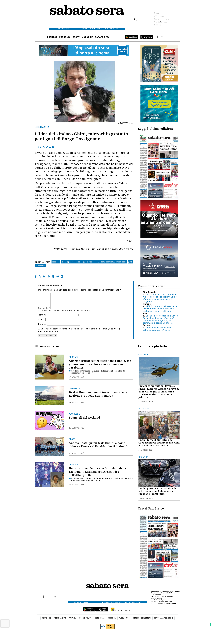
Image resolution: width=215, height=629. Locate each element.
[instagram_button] (162, 37)
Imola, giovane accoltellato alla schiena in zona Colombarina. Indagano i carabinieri (157, 491)
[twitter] (38, 146)
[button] (131, 18)
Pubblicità (158, 25)
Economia (65, 37)
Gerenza (112, 618)
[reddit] (50, 146)
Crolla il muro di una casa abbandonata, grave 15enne (157, 328)
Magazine (87, 37)
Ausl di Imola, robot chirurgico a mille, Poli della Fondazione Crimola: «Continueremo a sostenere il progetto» (161, 298)
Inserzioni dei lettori (162, 19)
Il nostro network (123, 610)
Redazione (158, 13)
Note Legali (100, 618)
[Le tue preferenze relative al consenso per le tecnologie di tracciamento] (210, 624)
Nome (41, 315)
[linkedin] (41, 146)
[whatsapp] (47, 146)
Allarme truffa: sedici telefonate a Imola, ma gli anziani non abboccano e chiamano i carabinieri (100, 364)
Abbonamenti (159, 16)
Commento (44, 308)
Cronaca (52, 37)
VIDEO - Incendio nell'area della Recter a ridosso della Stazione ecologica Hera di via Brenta (160, 308)
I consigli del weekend (84, 417)
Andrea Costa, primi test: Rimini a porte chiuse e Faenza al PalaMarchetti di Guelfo (98, 444)
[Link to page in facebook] (43, 596)
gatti (130, 262)
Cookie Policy (85, 618)
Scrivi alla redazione (162, 22)
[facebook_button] (157, 37)
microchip (40, 266)
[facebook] (35, 146)
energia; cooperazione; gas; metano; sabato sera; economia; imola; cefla (93, 262)
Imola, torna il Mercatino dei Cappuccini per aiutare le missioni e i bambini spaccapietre (159, 443)
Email (41, 319)
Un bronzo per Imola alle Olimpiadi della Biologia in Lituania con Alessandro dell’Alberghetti (97, 472)
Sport (76, 37)
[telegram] (53, 146)
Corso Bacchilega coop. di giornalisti (165, 591)
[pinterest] (44, 146)
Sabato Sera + (103, 37)
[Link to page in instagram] (55, 596)
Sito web (42, 324)
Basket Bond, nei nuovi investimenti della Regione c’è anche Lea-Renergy (98, 394)
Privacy (73, 618)
